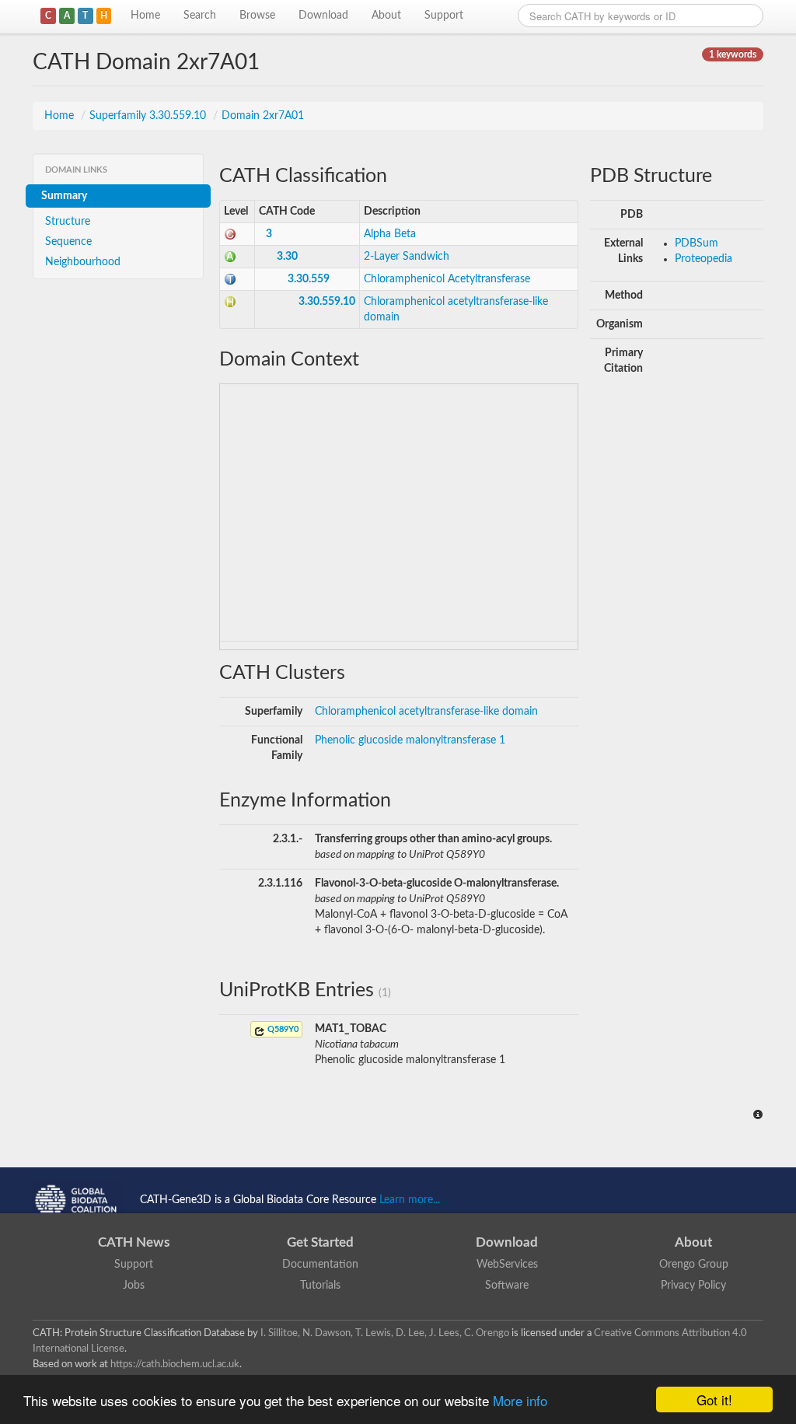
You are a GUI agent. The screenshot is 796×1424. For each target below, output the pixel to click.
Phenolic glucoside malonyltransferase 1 (410, 740)
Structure (67, 221)
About (386, 15)
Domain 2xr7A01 (263, 115)
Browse (257, 15)
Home (145, 15)
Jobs (134, 1285)
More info (520, 1400)
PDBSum (696, 243)
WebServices (507, 1264)
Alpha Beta (390, 234)
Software (507, 1285)
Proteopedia (703, 259)
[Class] (230, 234)
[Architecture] (230, 256)
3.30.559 (309, 279)
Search (199, 15)
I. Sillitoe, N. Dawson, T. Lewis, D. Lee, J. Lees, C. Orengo (384, 1333)
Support (443, 15)
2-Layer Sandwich (406, 256)
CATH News (133, 1242)
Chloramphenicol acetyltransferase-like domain (426, 711)
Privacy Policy (693, 1285)
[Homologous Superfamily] (230, 301)
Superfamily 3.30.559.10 (149, 115)
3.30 (287, 256)
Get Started (320, 1242)
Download (323, 15)
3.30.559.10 (326, 301)
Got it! (714, 1399)
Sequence (68, 241)
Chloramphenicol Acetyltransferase (447, 279)
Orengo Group (693, 1264)
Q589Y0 (281, 1029)
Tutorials (320, 1285)
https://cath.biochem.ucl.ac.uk (174, 1364)
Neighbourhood (82, 262)
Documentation (320, 1264)
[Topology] (230, 279)
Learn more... (409, 1200)
